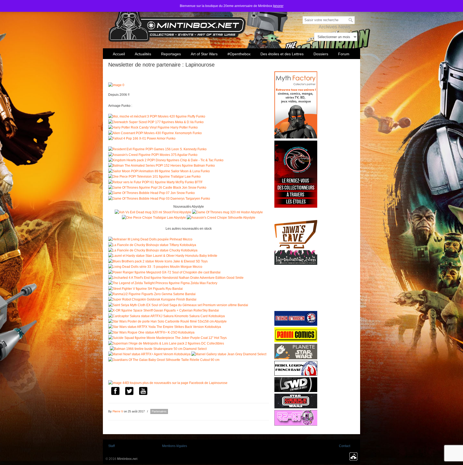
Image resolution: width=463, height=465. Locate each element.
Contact (344, 446)
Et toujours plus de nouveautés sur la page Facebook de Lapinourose (176, 383)
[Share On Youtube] (143, 392)
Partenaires (159, 411)
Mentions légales (174, 446)
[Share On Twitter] (129, 392)
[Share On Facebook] (115, 392)
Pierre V (118, 411)
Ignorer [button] (278, 6)
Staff (111, 446)
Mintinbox (177, 22)
